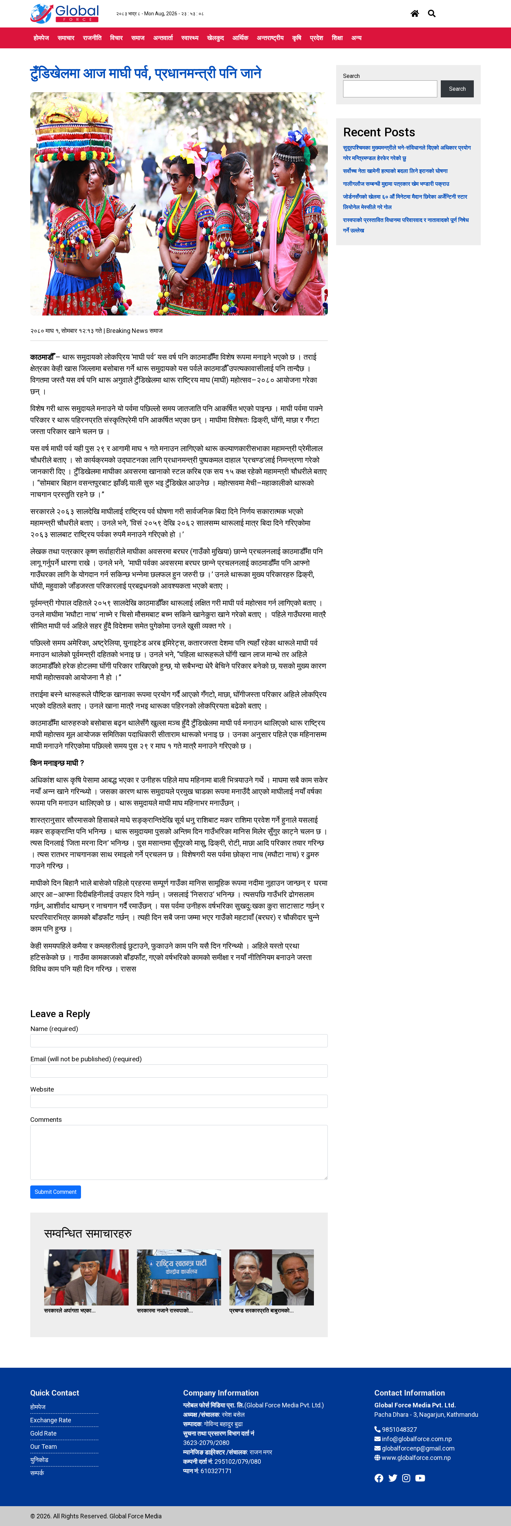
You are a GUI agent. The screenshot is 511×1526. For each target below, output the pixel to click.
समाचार (66, 37)
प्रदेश (316, 37)
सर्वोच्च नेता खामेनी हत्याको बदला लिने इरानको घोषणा (395, 171)
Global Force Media (136, 1516)
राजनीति (92, 37)
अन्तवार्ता (163, 37)
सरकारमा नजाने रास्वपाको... (165, 1310)
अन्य (356, 37)
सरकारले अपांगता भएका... (70, 1310)
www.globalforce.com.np (416, 1457)
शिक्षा (337, 37)
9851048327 (399, 1429)
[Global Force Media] (64, 13)
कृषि (296, 37)
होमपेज (41, 37)
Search (351, 76)
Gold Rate (43, 1433)
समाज (138, 37)
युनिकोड (39, 1459)
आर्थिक (240, 37)
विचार (116, 37)
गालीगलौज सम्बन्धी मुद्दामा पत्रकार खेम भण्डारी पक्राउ (396, 184)
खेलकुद (215, 37)
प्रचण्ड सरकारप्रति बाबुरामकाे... (261, 1310)
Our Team (43, 1446)
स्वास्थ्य (189, 37)
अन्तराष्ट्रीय (270, 37)
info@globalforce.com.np (417, 1439)
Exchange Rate (50, 1420)
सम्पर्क (37, 1473)
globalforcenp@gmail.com (418, 1448)
